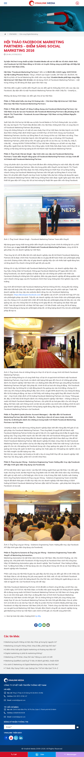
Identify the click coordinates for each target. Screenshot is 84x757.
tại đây (38, 616)
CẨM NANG (13, 34)
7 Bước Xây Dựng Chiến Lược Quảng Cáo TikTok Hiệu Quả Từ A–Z (31, 668)
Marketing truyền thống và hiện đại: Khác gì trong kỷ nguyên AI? (31, 642)
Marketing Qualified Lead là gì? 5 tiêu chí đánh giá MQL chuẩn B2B (32, 661)
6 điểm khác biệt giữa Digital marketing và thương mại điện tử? (30, 649)
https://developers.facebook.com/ (27, 295)
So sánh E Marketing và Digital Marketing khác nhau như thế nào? (32, 664)
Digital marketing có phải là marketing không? (23, 653)
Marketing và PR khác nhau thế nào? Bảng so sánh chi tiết (28, 657)
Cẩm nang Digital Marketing (28, 34)
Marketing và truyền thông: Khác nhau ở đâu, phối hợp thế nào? (30, 646)
